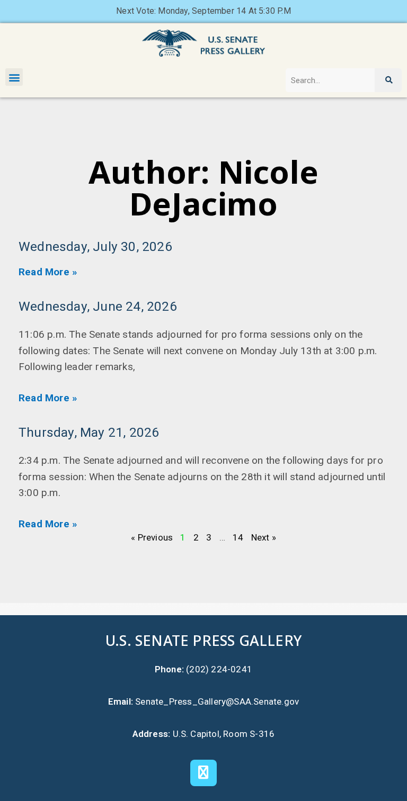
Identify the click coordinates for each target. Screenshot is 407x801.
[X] (203, 773)
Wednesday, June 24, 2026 (98, 306)
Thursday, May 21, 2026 (89, 432)
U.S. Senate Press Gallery (203, 640)
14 (238, 537)
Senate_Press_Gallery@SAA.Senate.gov (217, 701)
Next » (263, 537)
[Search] (388, 80)
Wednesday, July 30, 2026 (95, 246)
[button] (14, 77)
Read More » (48, 272)
